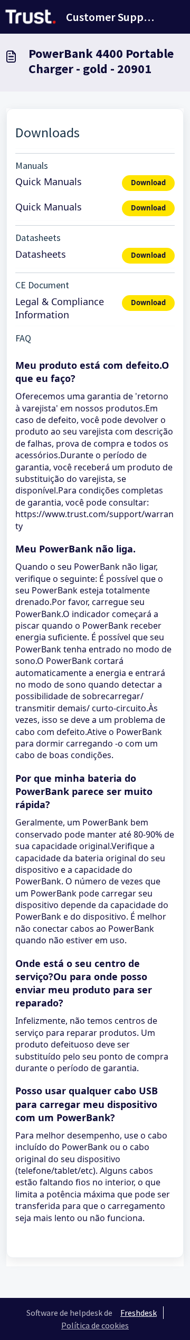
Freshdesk (138, 1312)
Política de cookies (95, 1325)
